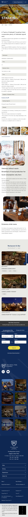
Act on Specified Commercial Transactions (6, 497)
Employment (18, 490)
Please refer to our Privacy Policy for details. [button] (9, 514)
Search (14, 348)
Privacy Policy (4, 493)
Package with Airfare (20, 330)
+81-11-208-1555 (15, 457)
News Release (18, 481)
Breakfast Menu (5, 97)
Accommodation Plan (8, 330)
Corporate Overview (5, 490)
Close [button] (22, 510)
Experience (5, 472)
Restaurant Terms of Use (6, 500)
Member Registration (18, 2)
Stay (3, 465)
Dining (6, 24)
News (3, 481)
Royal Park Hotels (5, 484)
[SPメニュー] (25, 2)
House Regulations (19, 496)
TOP (2, 24)
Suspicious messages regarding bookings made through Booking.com (14, 5)
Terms (17, 493)
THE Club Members (20, 484)
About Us (4, 476)
